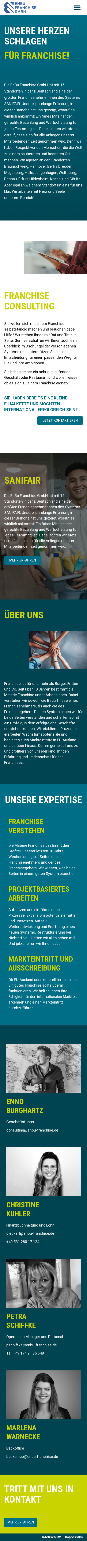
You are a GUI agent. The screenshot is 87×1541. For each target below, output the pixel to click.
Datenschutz (51, 1537)
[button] (77, 7)
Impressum (74, 1537)
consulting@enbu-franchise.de (32, 1130)
